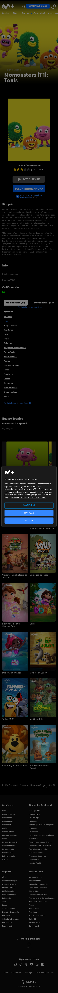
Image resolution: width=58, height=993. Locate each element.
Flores (6, 334)
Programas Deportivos (37, 856)
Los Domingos (34, 818)
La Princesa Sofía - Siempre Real (11, 625)
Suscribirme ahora (38, 6)
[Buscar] (23, 6)
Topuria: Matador (8, 909)
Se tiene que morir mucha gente (41, 825)
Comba (7, 379)
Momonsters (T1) (15, 302)
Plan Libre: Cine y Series (38, 902)
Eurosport (6, 916)
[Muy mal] (14, 169)
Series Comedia (8, 849)
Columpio (8, 343)
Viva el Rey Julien (38, 673)
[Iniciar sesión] (53, 6)
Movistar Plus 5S (35, 863)
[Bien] (25, 169)
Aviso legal (28, 973)
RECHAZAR (29, 513)
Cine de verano (8, 832)
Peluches (8, 316)
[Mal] (18, 169)
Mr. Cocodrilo (36, 719)
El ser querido (34, 811)
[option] (27, 457)
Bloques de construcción (15, 347)
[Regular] (21, 169)
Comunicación (34, 926)
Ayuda (29, 948)
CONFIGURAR (29, 505)
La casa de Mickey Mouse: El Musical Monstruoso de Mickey (43, 527)
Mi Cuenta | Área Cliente (38, 884)
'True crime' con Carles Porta (40, 846)
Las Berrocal (34, 832)
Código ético (34, 891)
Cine (15, 13)
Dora (32, 624)
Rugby (4, 905)
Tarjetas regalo (34, 922)
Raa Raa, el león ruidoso (14, 765)
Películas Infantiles (9, 835)
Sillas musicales (10, 387)
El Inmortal (33, 828)
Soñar (6, 396)
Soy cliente (31, 179)
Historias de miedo (12, 365)
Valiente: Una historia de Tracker (14, 576)
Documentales (7, 853)
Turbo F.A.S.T (8, 719)
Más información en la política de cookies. (28, 497)
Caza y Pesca (34, 860)
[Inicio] (8, 6)
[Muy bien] (28, 169)
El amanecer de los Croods (39, 766)
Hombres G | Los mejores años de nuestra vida (41, 837)
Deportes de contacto (10, 912)
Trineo (6, 370)
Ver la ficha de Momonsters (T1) (17, 403)
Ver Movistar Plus (35, 877)
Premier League (8, 888)
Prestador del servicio (13, 973)
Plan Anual (33, 912)
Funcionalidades (35, 881)
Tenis (4, 902)
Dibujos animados (36, 853)
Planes (31, 905)
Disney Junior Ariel (11, 673)
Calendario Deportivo (10, 919)
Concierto (8, 374)
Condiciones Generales (38, 888)
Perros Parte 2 (10, 356)
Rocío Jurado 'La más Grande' (40, 842)
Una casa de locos (39, 575)
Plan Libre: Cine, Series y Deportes (42, 898)
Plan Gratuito (34, 909)
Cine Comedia (7, 821)
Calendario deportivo (45, 13)
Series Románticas (9, 846)
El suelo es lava (10, 392)
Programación (7, 926)
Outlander (33, 821)
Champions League (9, 881)
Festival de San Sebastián (38, 849)
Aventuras (8, 330)
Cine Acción (6, 825)
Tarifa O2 (32, 919)
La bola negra (34, 814)
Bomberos (8, 383)
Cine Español (7, 818)
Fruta (6, 339)
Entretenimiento (8, 856)
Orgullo (5, 860)
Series (5, 13)
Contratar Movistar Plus (38, 895)
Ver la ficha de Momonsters (30, 307)
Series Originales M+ (10, 842)
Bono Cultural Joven (36, 916)
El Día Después (8, 891)
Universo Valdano (9, 895)
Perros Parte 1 (10, 352)
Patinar (7, 361)
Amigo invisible (10, 325)
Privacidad (40, 973)
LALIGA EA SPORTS (9, 884)
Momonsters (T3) (44, 302)
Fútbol (25, 13)
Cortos (4, 828)
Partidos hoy (7, 922)
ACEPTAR (29, 520)
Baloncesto (6, 898)
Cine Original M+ (8, 814)
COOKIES (50, 973)
